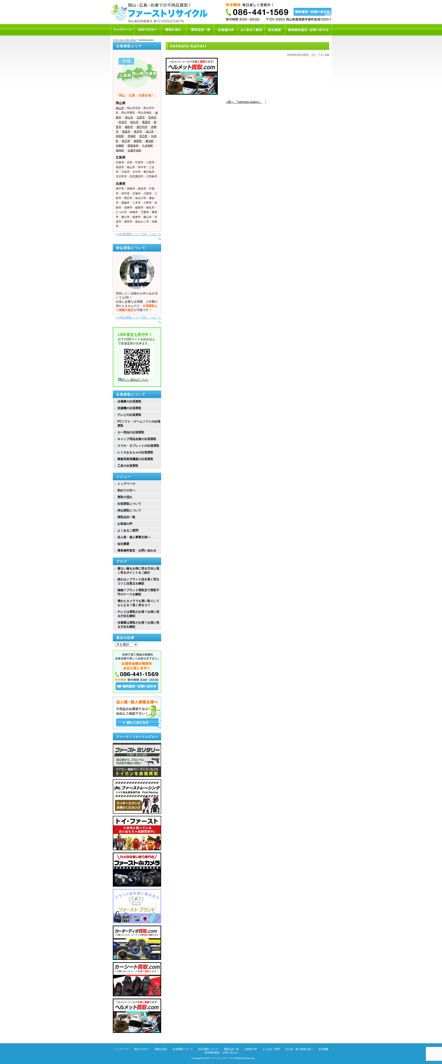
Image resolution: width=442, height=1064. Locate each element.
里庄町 (143, 136)
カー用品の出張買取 (130, 432)
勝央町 (149, 141)
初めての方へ (126, 490)
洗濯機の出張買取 (129, 408)
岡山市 (120, 108)
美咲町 (120, 150)
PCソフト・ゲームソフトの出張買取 (138, 423)
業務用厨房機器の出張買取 (135, 459)
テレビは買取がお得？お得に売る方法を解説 (138, 614)
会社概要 (123, 543)
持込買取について (129, 510)
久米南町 (147, 145)
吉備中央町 (134, 150)
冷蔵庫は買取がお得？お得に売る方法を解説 (138, 624)
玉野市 (141, 117)
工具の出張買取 (127, 465)
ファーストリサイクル (221, 1058)
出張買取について (129, 503)
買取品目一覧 (126, 517)
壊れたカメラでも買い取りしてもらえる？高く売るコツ (138, 603)
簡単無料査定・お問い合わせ (136, 550)
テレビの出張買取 (129, 414)
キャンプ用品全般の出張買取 (136, 439)
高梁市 (146, 122)
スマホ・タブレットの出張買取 (138, 445)
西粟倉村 (133, 145)
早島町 (132, 136)
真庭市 (126, 131)
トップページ (126, 483)
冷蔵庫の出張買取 (129, 401)
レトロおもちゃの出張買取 (135, 452)
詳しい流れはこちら (134, 379)
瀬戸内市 (142, 127)
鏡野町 (138, 141)
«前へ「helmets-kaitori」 (244, 102)
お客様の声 (124, 523)
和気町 (120, 136)
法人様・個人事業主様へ (133, 537)
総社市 (134, 122)
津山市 (129, 117)
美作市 (138, 131)
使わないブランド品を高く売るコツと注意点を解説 (138, 581)
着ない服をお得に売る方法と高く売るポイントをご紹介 (138, 570)
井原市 (123, 122)
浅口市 (149, 131)
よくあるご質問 (127, 530)
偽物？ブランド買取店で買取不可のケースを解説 (138, 592)
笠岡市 (152, 117)
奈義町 (120, 145)
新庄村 (126, 141)
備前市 (129, 127)
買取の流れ (124, 497)
